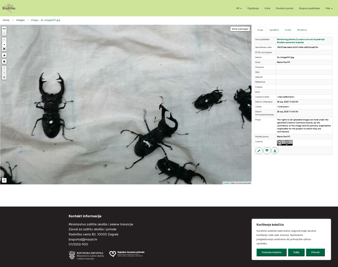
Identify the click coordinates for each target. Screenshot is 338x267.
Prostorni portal (284, 8)
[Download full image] (274, 150)
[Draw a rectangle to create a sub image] (4, 77)
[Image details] (4, 180)
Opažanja (253, 8)
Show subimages (240, 28)
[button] (329, 8)
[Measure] (4, 29)
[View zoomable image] (267, 150)
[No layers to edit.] (4, 68)
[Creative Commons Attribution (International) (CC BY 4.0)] (285, 142)
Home (6, 20)
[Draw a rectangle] (4, 61)
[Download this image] (4, 55)
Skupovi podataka (309, 8)
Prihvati (315, 252)
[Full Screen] (4, 49)
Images (20, 20)
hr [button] (238, 8)
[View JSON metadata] (259, 150)
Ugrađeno (274, 30)
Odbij (296, 252)
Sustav (288, 30)
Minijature (302, 30)
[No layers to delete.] (4, 72)
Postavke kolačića (271, 252)
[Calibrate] (4, 33)
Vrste (267, 8)
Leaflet (226, 183)
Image (260, 30)
